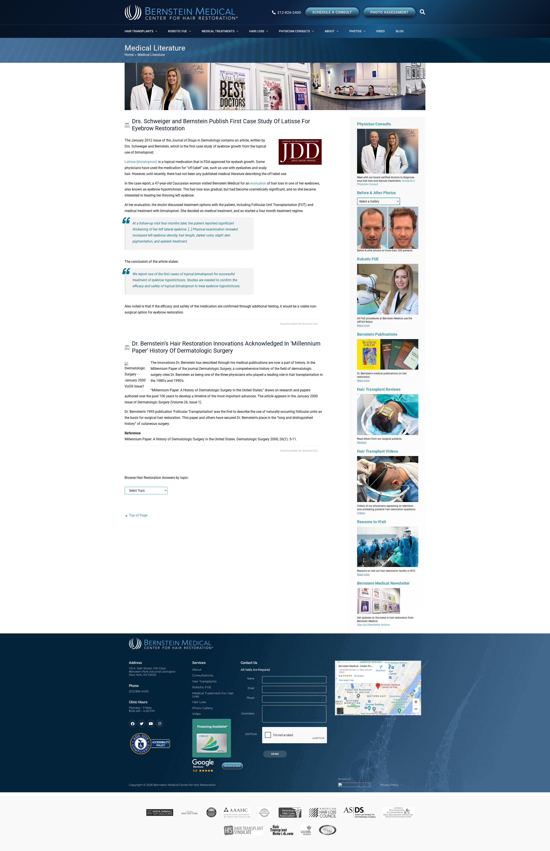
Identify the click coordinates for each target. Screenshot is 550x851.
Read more (363, 325)
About (197, 669)
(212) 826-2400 (139, 691)
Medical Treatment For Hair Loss (213, 694)
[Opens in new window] (149, 742)
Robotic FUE (201, 687)
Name (252, 678)
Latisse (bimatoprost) (141, 162)
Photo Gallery (202, 708)
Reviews (361, 442)
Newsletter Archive (379, 624)
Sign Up (361, 624)
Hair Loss (199, 702)
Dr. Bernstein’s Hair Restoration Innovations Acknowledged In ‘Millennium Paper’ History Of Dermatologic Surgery (226, 347)
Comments (249, 713)
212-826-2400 (289, 12)
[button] (422, 12)
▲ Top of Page (136, 515)
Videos (361, 513)
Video (196, 714)
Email (252, 688)
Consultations (202, 675)
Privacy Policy (389, 784)
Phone (252, 697)
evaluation (258, 183)
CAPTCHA (251, 734)
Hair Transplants (204, 681)
